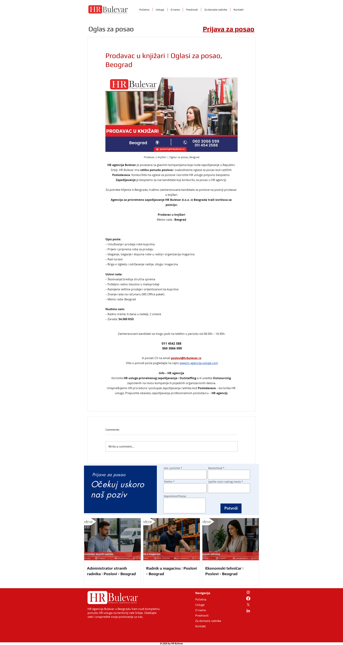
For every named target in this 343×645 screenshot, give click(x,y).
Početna (200, 599)
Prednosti (201, 615)
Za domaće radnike (203, 621)
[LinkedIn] (248, 611)
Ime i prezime (172, 468)
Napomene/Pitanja (175, 496)
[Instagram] (248, 592)
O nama (200, 610)
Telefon (168, 481)
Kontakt (200, 626)
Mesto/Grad (215, 468)
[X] (248, 605)
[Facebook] (248, 598)
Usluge (200, 605)
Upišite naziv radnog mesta (224, 481)
